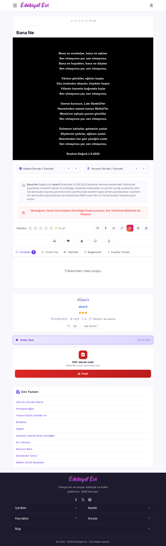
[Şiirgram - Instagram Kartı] (130, 228)
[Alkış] (56, 241)
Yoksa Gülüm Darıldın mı (31, 415)
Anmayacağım (25, 408)
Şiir (75, 326)
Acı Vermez (23, 442)
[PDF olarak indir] (146, 228)
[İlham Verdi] (110, 241)
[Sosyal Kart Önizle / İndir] (138, 228)
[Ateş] (83, 241)
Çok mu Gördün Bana (29, 402)
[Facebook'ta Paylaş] (105, 228)
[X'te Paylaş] (97, 228)
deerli (83, 307)
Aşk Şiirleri (90, 326)
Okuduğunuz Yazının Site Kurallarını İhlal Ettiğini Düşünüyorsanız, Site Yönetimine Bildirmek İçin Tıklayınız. (85, 212)
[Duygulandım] (97, 241)
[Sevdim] (70, 241)
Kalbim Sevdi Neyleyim (30, 462)
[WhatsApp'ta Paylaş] (113, 228)
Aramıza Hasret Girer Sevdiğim (35, 435)
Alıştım (20, 428)
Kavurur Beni (24, 449)
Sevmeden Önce (26, 455)
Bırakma (21, 422)
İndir (85, 373)
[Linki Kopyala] (121, 228)
